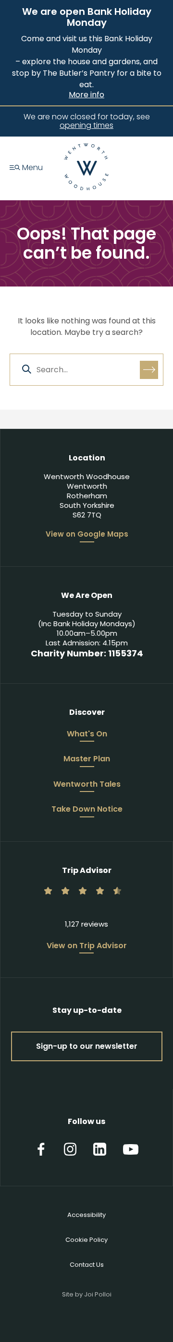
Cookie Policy (86, 1239)
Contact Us (87, 1264)
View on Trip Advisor (87, 946)
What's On (87, 734)
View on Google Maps (87, 534)
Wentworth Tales (87, 785)
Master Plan (86, 759)
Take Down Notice (87, 809)
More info (86, 94)
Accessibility (86, 1214)
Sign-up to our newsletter (86, 1046)
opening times (86, 125)
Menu (31, 168)
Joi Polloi (97, 1294)
